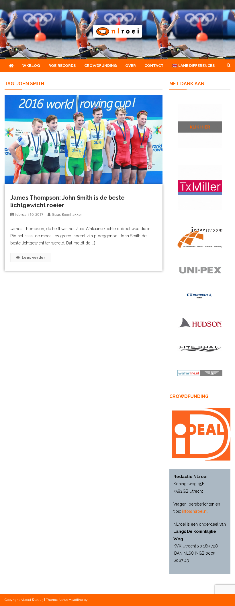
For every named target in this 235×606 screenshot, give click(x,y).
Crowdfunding (100, 65)
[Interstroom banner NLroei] (199, 237)
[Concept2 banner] (199, 296)
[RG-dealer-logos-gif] (199, 270)
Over (130, 65)
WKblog (31, 65)
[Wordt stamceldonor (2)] (200, 187)
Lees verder (33, 257)
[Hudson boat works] (199, 322)
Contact (154, 65)
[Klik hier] (200, 126)
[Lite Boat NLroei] (199, 348)
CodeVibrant (98, 600)
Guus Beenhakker (67, 214)
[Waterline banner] (199, 372)
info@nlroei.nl (194, 511)
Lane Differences (196, 65)
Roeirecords (62, 65)
